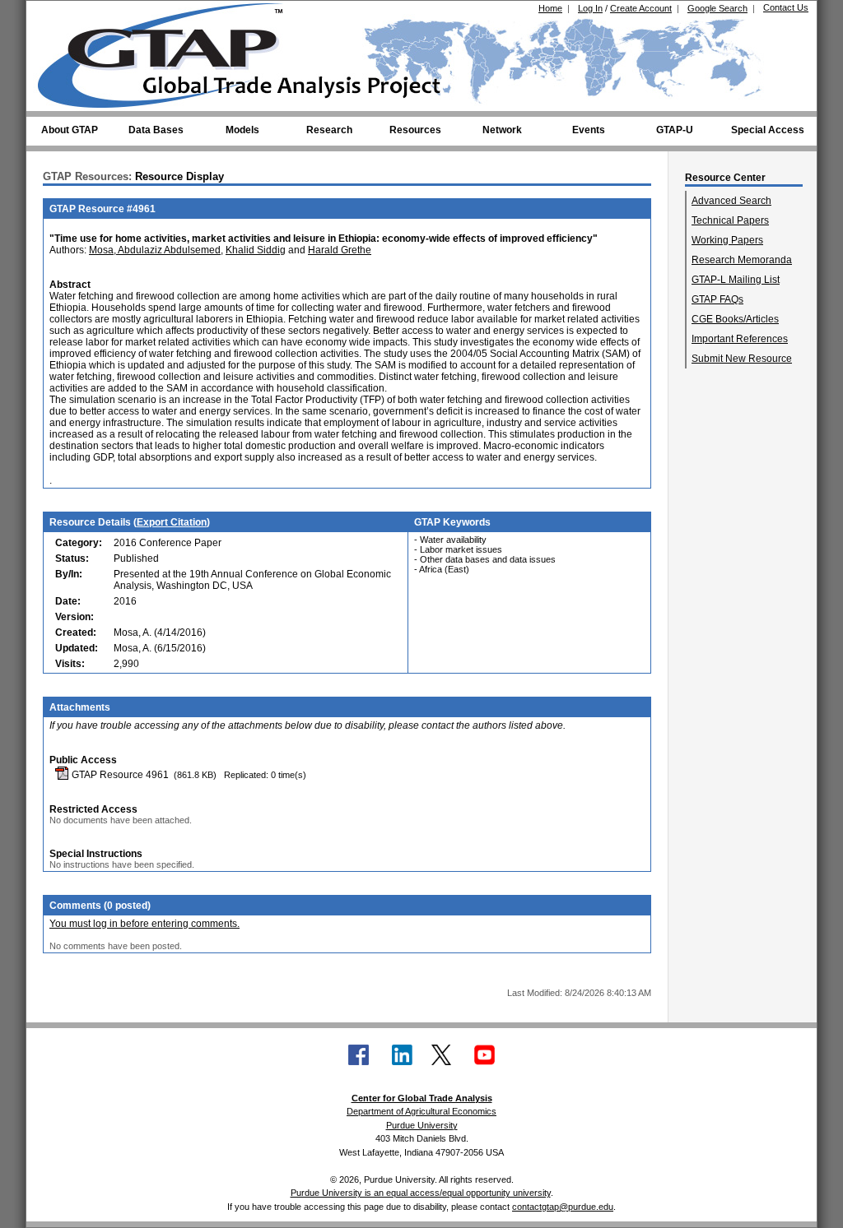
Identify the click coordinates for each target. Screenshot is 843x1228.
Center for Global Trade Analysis (422, 1098)
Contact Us (785, 7)
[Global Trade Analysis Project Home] (170, 52)
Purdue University (422, 1125)
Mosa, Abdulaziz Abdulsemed (155, 250)
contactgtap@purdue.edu (562, 1207)
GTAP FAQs (717, 299)
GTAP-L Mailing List (736, 279)
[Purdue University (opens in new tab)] (63, 15)
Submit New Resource (742, 358)
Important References (740, 339)
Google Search (717, 8)
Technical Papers (730, 220)
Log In (590, 8)
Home (550, 8)
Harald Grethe (339, 250)
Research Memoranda (742, 260)
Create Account (641, 8)
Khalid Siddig (256, 250)
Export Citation (172, 522)
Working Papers (727, 240)
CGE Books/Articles (735, 319)
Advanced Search (731, 200)
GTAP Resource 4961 (119, 775)
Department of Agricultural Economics (421, 1111)
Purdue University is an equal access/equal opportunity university (421, 1193)
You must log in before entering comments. (144, 923)
